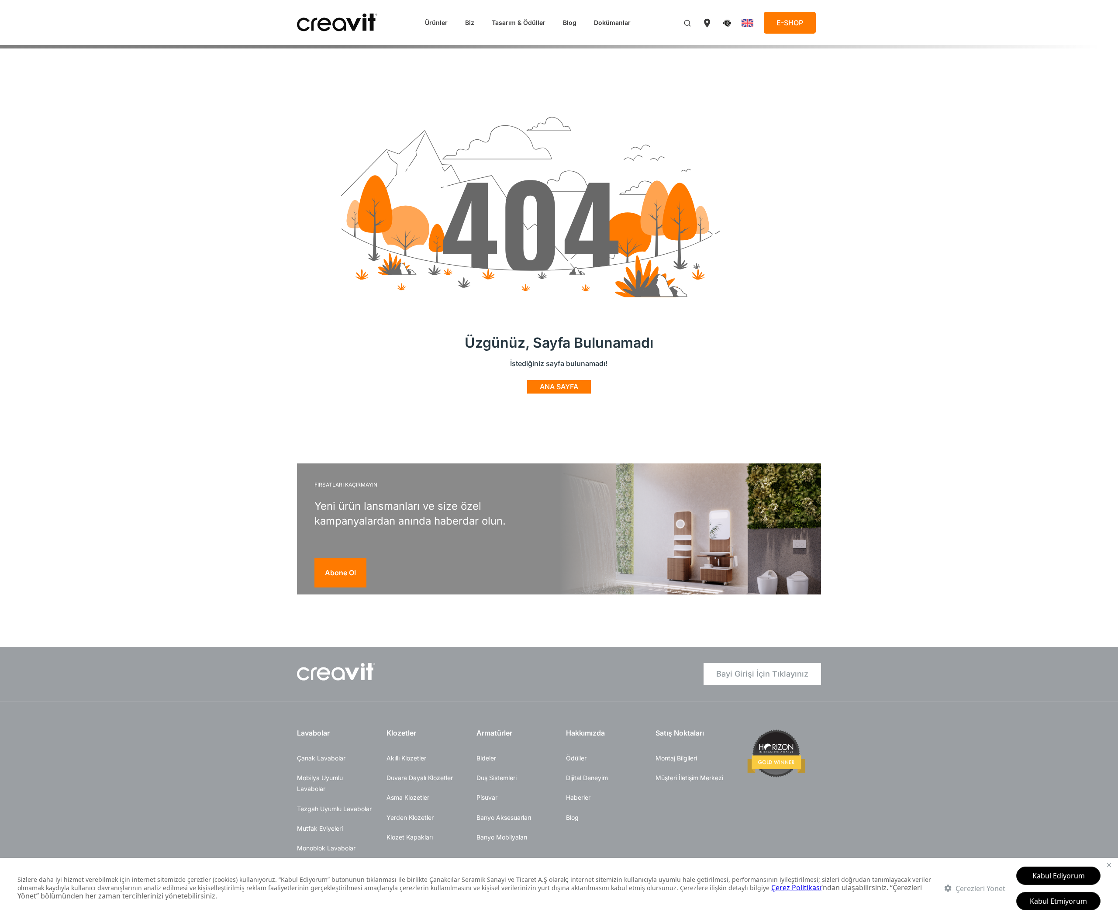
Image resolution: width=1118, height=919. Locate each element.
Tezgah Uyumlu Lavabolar (334, 808)
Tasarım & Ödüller (518, 22)
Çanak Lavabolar (321, 758)
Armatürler (494, 733)
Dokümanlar (612, 22)
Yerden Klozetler (410, 817)
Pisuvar (486, 797)
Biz (469, 22)
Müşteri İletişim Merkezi (689, 777)
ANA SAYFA (559, 386)
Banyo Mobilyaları (501, 837)
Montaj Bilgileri (676, 758)
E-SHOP (789, 22)
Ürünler (436, 22)
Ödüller (576, 758)
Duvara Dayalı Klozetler (419, 777)
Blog (569, 22)
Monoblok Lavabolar (326, 848)
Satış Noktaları (680, 733)
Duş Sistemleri (496, 777)
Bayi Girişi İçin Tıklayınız (762, 673)
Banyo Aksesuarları (503, 817)
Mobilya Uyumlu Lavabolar (320, 783)
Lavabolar (313, 733)
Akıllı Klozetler (406, 758)
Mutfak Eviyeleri (320, 828)
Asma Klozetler (407, 797)
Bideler (486, 758)
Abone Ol (340, 572)
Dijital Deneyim (587, 777)
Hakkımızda (585, 733)
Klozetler (401, 733)
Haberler (578, 797)
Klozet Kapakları (409, 837)
